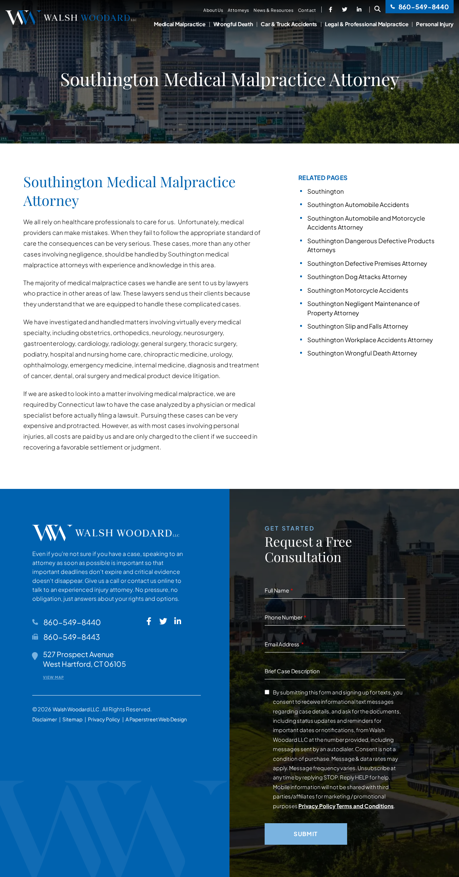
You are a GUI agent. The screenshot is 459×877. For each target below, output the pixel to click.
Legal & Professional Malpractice (366, 23)
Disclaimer (44, 719)
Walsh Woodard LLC (76, 709)
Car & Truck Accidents (289, 23)
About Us (213, 10)
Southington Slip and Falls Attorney (357, 326)
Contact (307, 10)
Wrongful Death (233, 23)
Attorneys (238, 10)
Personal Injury (435, 23)
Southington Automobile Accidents (358, 204)
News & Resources (273, 10)
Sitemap (72, 719)
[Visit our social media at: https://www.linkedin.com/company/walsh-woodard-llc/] (359, 9)
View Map (53, 677)
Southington (325, 191)
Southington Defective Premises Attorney (367, 263)
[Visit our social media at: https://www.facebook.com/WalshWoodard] (330, 9)
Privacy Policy (104, 719)
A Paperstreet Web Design (156, 719)
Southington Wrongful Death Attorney (362, 353)
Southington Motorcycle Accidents (357, 290)
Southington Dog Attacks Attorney (357, 276)
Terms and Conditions (365, 805)
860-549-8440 (423, 7)
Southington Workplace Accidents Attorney (370, 340)
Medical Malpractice (179, 23)
